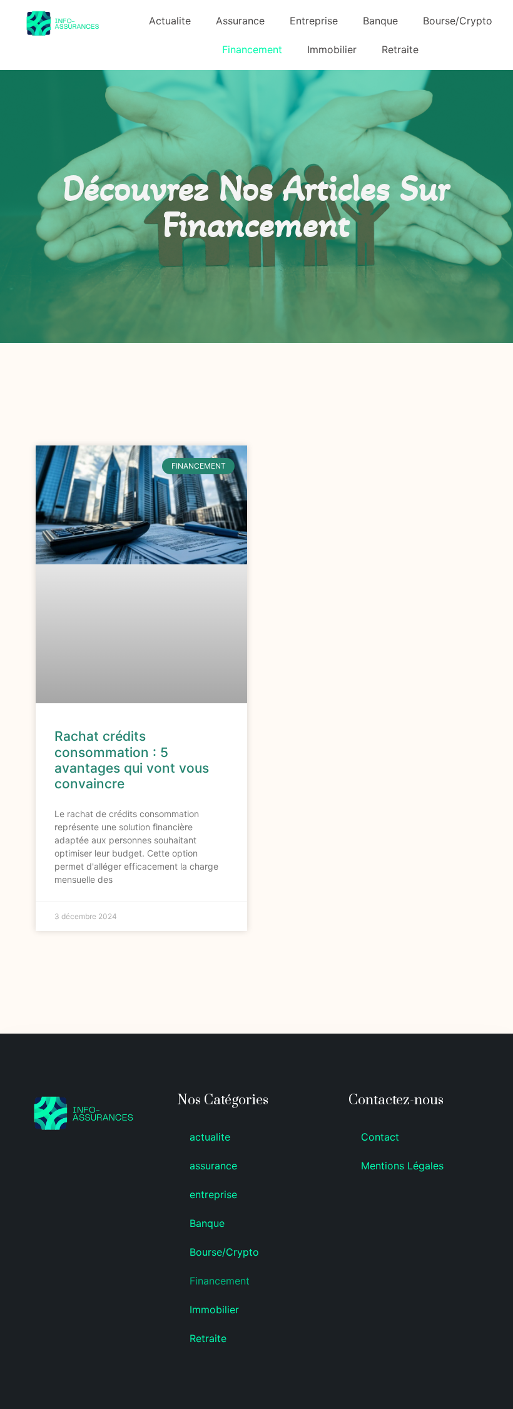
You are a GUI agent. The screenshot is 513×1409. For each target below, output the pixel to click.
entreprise (314, 20)
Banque (380, 20)
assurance (240, 20)
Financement (252, 49)
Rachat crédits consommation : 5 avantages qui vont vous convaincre (131, 759)
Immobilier (332, 49)
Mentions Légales (402, 1165)
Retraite (400, 49)
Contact (380, 1137)
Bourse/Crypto (457, 20)
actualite (170, 20)
